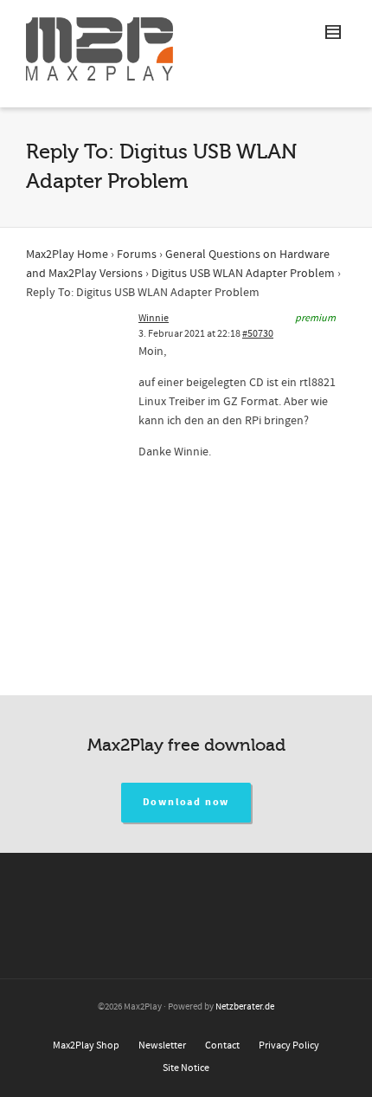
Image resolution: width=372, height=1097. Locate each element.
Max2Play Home (67, 254)
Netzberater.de (244, 1007)
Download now (186, 802)
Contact (222, 1045)
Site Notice (186, 1068)
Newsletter (162, 1045)
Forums (137, 254)
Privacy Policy (289, 1045)
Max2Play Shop (86, 1045)
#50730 (257, 333)
